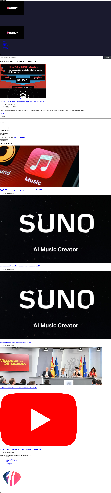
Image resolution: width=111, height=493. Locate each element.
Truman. (12, 456)
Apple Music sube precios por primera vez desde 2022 (21, 190)
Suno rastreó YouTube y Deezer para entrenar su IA (20, 266)
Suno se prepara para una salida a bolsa (15, 342)
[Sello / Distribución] (9, 133)
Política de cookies (10, 461)
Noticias (5, 43)
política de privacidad (19, 137)
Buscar (1, 54)
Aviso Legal (9, 463)
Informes (5, 44)
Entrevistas (5, 45)
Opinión (5, 47)
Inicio (4, 41)
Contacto (8, 464)
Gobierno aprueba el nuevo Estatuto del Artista (18, 388)
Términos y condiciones (11, 460)
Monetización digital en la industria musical (10, 98)
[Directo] (9, 132)
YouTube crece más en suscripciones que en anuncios (20, 449)
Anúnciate (5, 48)
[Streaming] (9, 134)
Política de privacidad (11, 459)
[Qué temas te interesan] (9, 130)
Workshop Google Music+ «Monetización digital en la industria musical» (22, 101)
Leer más (2, 113)
